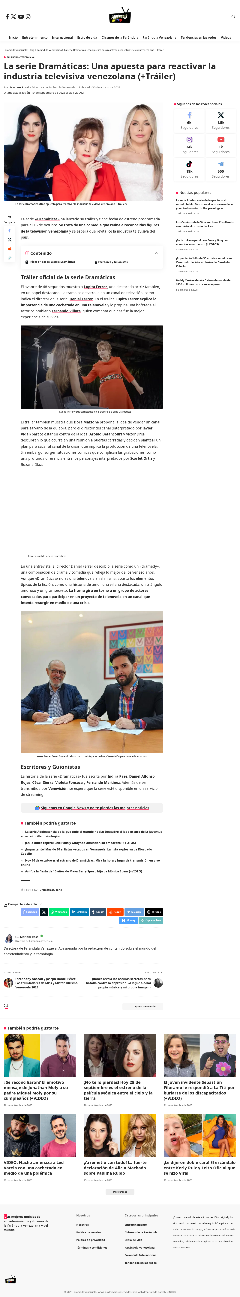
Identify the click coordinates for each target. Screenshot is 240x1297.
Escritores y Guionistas (113, 262)
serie (59, 890)
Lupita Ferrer (95, 286)
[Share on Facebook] (9, 230)
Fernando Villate (66, 311)
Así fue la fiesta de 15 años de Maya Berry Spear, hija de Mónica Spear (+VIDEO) (83, 871)
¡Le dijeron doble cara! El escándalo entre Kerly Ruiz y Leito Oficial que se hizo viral (200, 1167)
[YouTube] (21, 16)
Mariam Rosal (19, 87)
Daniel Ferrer (81, 299)
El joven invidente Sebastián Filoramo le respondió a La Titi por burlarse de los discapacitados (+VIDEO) (199, 1090)
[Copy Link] (9, 257)
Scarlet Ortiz (141, 458)
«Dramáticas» (47, 219)
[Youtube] (221, 145)
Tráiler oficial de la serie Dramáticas (52, 262)
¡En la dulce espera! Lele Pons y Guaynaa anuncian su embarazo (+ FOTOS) (80, 843)
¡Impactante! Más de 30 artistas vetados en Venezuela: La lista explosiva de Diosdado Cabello (204, 262)
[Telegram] (221, 170)
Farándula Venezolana (21, 57)
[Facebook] (7, 16)
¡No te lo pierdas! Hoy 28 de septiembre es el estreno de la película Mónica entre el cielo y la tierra (118, 1090)
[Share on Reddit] (9, 248)
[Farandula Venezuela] (120, 17)
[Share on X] (9, 239)
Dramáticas (47, 890)
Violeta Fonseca (69, 782)
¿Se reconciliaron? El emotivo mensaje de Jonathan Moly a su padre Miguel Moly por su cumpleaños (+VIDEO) (36, 1090)
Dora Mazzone (86, 422)
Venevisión (58, 788)
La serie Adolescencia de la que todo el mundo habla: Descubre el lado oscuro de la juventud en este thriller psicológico (204, 204)
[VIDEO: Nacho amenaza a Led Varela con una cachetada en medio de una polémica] (40, 1135)
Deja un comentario (144, 1006)
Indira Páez (117, 776)
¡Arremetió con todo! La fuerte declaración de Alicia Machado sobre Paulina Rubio (115, 1167)
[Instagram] (28, 16)
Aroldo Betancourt (105, 434)
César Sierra (42, 782)
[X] (13, 16)
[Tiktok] (189, 170)
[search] (233, 17)
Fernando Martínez (103, 782)
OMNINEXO (169, 1292)
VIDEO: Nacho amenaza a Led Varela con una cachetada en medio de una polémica (34, 1167)
